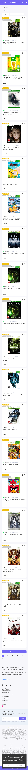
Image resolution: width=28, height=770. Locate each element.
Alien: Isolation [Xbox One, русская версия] (14, 323)
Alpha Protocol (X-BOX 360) (10, 429)
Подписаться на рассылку (7, 711)
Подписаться (22, 718)
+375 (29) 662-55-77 (6, 688)
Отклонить (19, 765)
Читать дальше (5, 679)
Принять (8, 765)
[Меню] (2, 2)
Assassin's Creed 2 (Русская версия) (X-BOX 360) (13, 640)
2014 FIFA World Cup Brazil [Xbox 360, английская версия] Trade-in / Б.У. (12, 78)
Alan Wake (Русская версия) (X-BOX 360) (13, 253)
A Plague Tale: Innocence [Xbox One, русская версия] (12, 113)
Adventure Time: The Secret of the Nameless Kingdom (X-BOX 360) (11, 218)
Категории (5, 14)
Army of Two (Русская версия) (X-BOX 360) (12, 535)
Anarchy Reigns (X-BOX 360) (10, 464)
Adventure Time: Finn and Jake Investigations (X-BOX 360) (10, 183)
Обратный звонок (5, 692)
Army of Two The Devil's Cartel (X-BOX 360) (12, 605)
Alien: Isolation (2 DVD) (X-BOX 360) (12, 288)
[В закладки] (25, 18)
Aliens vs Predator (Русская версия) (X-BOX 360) (13, 359)
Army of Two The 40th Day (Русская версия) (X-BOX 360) (12, 570)
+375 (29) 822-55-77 (6, 689)
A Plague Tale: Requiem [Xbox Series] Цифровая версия (12, 148)
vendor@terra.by (5, 698)
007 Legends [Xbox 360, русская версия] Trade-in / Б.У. (13, 43)
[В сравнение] (22, 18)
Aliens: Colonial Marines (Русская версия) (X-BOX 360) (13, 394)
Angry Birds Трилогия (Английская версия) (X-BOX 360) (14, 500)
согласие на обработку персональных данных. (14, 722)
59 (2, 658)
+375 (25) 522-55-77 (6, 690)
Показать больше (14, 651)
